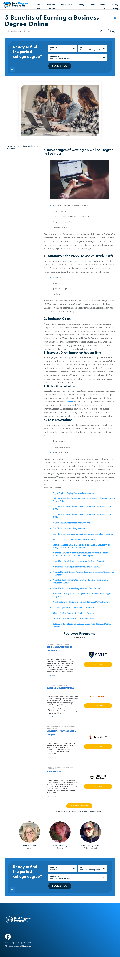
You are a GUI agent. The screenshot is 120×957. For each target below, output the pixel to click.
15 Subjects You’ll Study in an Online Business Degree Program (81, 602)
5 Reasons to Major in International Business (73, 618)
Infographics (66, 4)
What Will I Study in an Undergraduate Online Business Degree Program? (82, 595)
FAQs (92, 4)
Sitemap (27, 946)
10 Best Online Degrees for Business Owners (73, 523)
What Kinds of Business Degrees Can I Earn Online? (77, 588)
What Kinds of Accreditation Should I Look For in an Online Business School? (80, 581)
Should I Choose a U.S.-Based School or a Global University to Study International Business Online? (81, 546)
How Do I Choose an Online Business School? (74, 539)
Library (81, 4)
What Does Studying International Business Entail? (77, 567)
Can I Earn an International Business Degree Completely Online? (83, 534)
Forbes (70, 401)
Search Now (59, 66)
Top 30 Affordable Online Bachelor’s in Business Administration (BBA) (82, 508)
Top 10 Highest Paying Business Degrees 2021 (73, 493)
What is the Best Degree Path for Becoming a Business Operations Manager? (83, 573)
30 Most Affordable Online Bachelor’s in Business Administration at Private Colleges (84, 500)
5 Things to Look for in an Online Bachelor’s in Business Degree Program (82, 625)
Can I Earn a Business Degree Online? (70, 528)
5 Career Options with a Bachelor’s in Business (74, 607)
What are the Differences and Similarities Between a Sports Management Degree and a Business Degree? (80, 554)
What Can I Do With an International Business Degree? (78, 561)
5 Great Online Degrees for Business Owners (73, 613)
